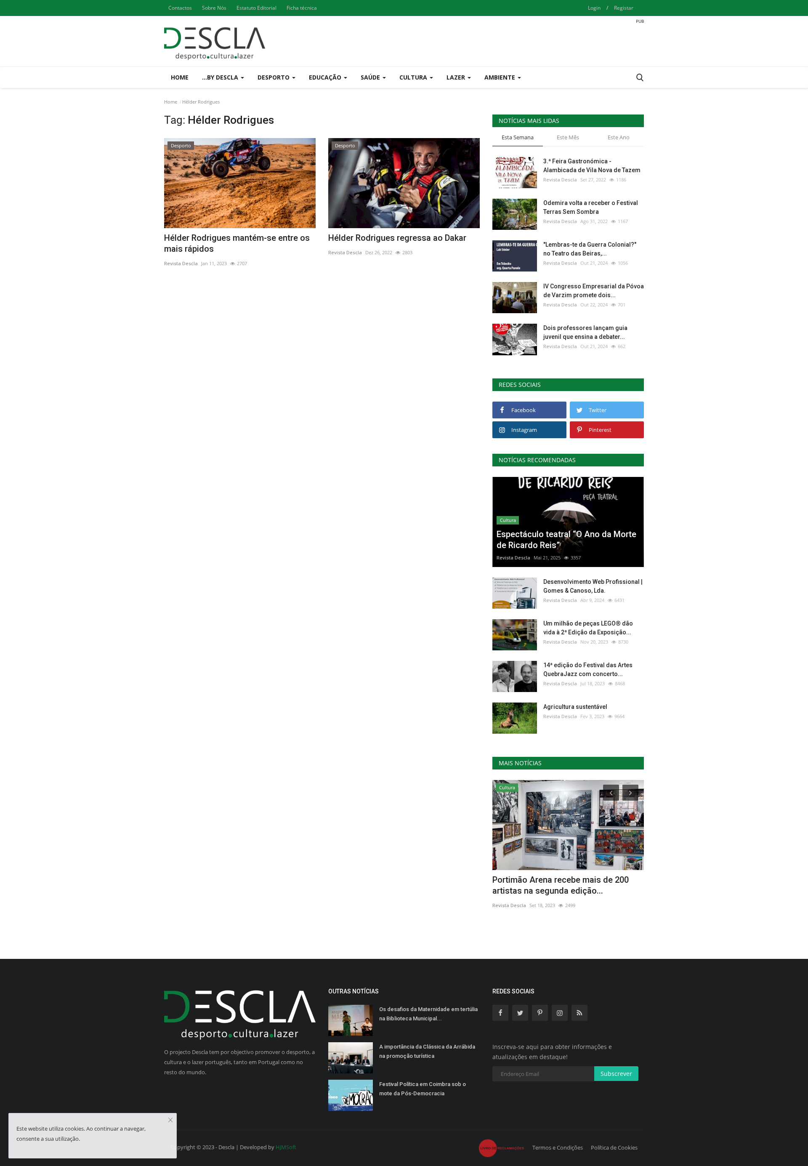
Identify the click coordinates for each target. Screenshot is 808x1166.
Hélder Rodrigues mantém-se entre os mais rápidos (237, 243)
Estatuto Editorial (256, 7)
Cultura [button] (414, 77)
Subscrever (616, 1074)
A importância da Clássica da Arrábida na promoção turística (427, 1051)
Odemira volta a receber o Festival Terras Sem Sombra (590, 207)
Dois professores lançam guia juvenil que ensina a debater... (585, 332)
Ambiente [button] (500, 77)
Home (180, 77)
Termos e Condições (557, 1147)
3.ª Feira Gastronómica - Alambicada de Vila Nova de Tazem (592, 165)
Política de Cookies (614, 1147)
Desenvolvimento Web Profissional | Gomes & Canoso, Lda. (593, 586)
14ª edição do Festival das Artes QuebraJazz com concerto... (588, 669)
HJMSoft (286, 1147)
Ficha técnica (302, 7)
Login (594, 7)
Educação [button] (326, 77)
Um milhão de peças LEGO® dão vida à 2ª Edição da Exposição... (588, 628)
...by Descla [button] (221, 77)
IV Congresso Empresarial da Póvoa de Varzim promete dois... (593, 290)
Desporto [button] (274, 77)
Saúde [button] (371, 77)
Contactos (180, 7)
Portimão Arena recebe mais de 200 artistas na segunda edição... (560, 885)
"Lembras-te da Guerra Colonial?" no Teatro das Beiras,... (589, 249)
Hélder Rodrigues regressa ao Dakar (397, 238)
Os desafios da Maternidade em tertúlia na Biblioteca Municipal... (428, 1014)
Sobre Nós (214, 7)
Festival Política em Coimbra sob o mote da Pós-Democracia (422, 1089)
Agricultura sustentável (575, 706)
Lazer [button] (457, 77)
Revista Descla (181, 263)
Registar (623, 7)
